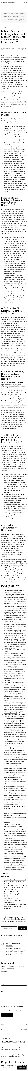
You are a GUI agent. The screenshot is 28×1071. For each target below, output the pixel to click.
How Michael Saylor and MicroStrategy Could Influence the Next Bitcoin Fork (15, 900)
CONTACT (8, 1067)
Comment (4, 971)
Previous (24, 1029)
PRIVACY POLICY (16, 1067)
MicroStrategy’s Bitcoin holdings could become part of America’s (13, 412)
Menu (25, 2)
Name (3, 984)
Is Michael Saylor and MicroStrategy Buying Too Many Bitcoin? (14, 894)
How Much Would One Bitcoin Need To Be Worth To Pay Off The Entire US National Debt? (15, 888)
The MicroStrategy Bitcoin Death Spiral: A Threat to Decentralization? (13, 1055)
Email (3, 991)
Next (2, 1025)
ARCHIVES (3, 1069)
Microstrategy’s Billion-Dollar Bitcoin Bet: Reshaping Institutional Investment (15, 906)
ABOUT (2, 1067)
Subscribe (22, 928)
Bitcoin (3, 27)
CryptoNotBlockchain (8, 2)
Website (3, 999)
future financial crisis (7, 401)
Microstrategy (17, 935)
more (21, 21)
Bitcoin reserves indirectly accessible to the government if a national (13, 711)
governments (8, 935)
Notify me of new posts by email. (11, 1011)
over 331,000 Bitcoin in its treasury (15, 74)
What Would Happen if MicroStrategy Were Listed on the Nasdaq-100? (13, 1048)
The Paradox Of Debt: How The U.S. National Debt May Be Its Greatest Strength (15, 882)
